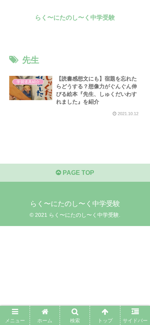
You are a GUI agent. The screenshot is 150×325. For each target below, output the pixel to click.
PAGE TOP (77, 172)
